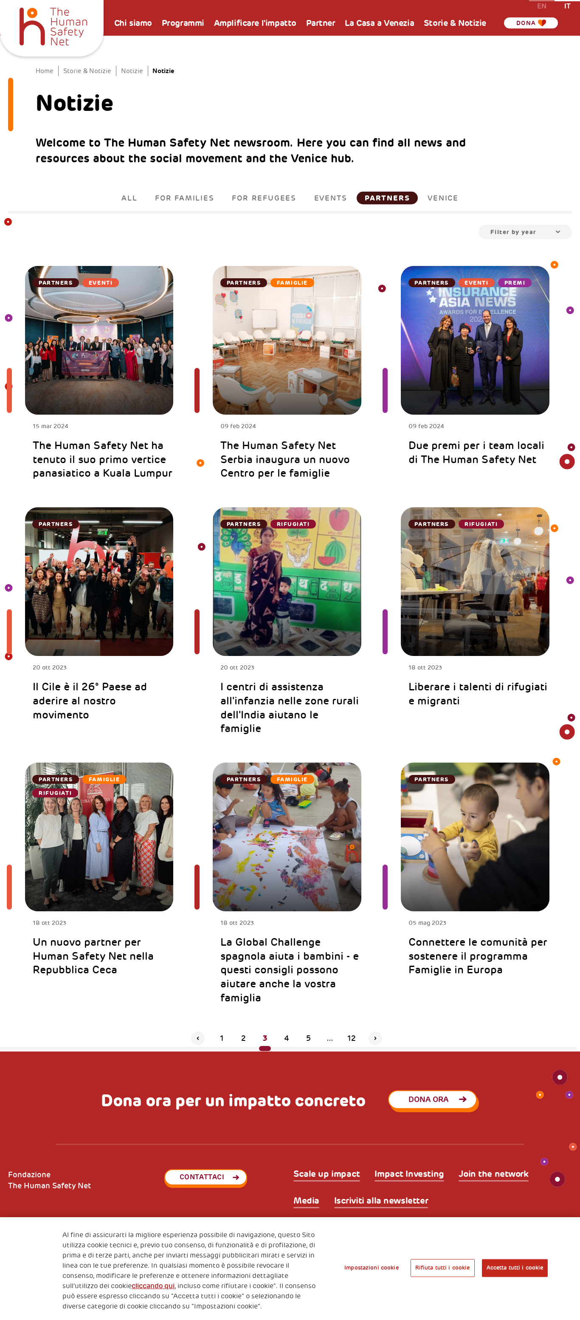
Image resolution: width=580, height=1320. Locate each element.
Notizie (132, 71)
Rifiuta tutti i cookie (442, 1267)
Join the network (493, 1174)
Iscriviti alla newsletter (381, 1201)
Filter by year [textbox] (513, 232)
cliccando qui (153, 1286)
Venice (443, 198)
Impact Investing (409, 1174)
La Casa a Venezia (379, 22)
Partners (387, 198)
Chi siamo (133, 22)
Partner (320, 22)
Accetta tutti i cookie (515, 1267)
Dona (526, 23)
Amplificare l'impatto (255, 22)
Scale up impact (326, 1174)
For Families (184, 198)
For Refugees (264, 198)
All (129, 198)
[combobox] (525, 232)
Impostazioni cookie (371, 1267)
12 (351, 1038)
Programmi (183, 22)
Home (44, 71)
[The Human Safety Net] (53, 25)
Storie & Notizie (455, 22)
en (541, 6)
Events (330, 198)
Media (306, 1201)
